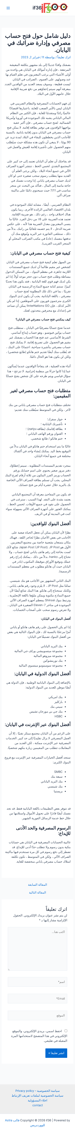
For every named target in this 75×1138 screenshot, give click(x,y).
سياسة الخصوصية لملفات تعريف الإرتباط (37, 1095)
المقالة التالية (37, 892)
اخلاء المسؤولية (37, 1100)
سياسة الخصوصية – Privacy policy (37, 1091)
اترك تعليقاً (64, 57)
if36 (37, 8)
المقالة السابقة (37, 884)
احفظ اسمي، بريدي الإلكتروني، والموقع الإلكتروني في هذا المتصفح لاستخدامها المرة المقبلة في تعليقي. (39, 1036)
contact (37, 1105)
